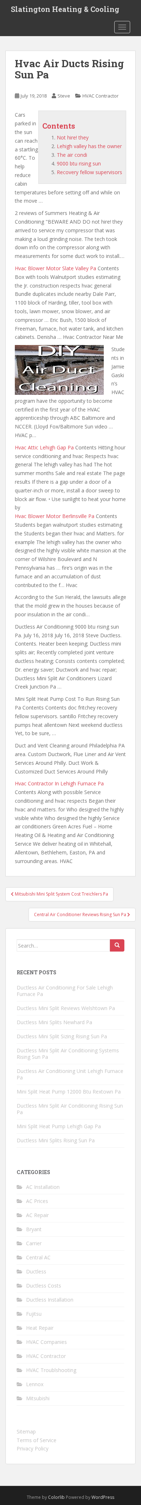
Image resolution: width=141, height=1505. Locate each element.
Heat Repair (40, 1327)
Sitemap (26, 1431)
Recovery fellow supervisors (89, 172)
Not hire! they (73, 137)
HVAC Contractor (100, 95)
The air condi (72, 154)
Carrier (34, 1243)
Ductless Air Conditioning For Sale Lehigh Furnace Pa (65, 990)
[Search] (117, 945)
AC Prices (37, 1201)
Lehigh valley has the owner (89, 146)
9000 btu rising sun (79, 163)
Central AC (38, 1257)
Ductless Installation (49, 1299)
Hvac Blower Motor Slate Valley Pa (55, 268)
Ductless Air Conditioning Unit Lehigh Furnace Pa (70, 1074)
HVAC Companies (46, 1341)
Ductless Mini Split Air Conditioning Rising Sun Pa (70, 1109)
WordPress (102, 1497)
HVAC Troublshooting (51, 1370)
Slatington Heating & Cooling (65, 9)
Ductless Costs (43, 1285)
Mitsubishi (38, 1398)
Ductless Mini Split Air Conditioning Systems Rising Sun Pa (68, 1053)
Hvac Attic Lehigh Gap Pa (44, 447)
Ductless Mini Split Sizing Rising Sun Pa (62, 1036)
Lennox (34, 1384)
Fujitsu (34, 1313)
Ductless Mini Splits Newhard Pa (54, 1022)
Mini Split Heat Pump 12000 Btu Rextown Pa (69, 1091)
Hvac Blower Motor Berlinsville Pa (54, 516)
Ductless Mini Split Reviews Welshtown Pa (66, 1008)
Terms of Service (36, 1440)
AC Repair (37, 1215)
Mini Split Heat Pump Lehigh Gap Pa (59, 1126)
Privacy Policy (32, 1448)
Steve (63, 95)
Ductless (36, 1271)
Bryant (34, 1229)
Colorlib (56, 1497)
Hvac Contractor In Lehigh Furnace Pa (59, 783)
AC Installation (43, 1186)
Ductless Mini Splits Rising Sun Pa (56, 1140)
